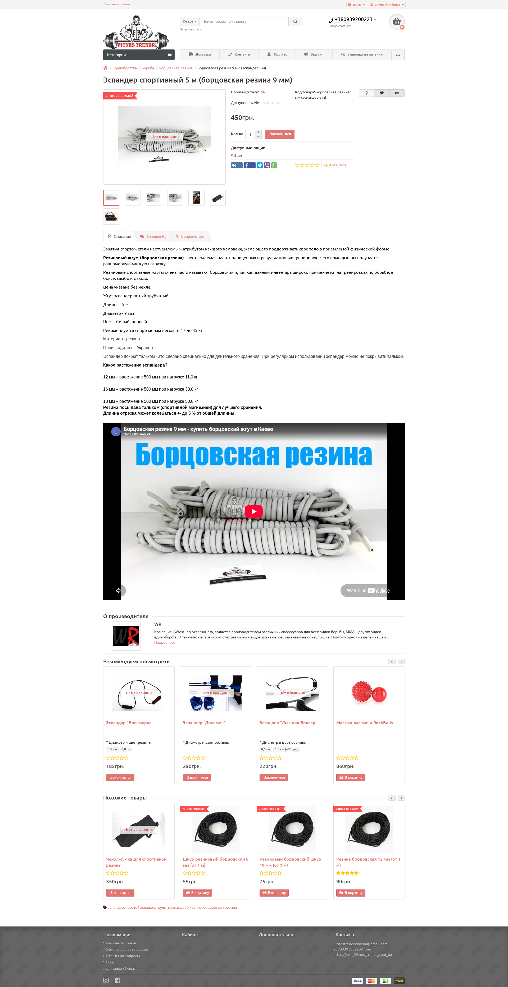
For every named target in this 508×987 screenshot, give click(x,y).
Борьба (148, 68)
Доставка (203, 54)
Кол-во (237, 134)
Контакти (242, 54)
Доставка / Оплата (121, 968)
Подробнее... (165, 642)
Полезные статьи (116, 4)
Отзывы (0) (157, 236)
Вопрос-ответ (193, 236)
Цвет (238, 155)
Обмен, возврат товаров (127, 949)
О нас (110, 962)
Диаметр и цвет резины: (130, 742)
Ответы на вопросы (123, 956)
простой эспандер (140, 907)
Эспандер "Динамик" (204, 722)
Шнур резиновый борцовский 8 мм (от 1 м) (215, 862)
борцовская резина (220, 907)
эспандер (116, 907)
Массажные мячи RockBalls (364, 722)
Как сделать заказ (121, 943)
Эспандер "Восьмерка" (129, 722)
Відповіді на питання (365, 54)
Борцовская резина (176, 68)
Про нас (280, 54)
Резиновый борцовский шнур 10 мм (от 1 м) (290, 862)
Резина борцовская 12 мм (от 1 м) (368, 862)
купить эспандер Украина (180, 907)
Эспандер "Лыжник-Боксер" (288, 722)
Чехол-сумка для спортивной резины (136, 862)
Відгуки (317, 54)
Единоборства (124, 68)
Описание (122, 236)
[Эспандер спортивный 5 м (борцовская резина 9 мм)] (111, 198)
